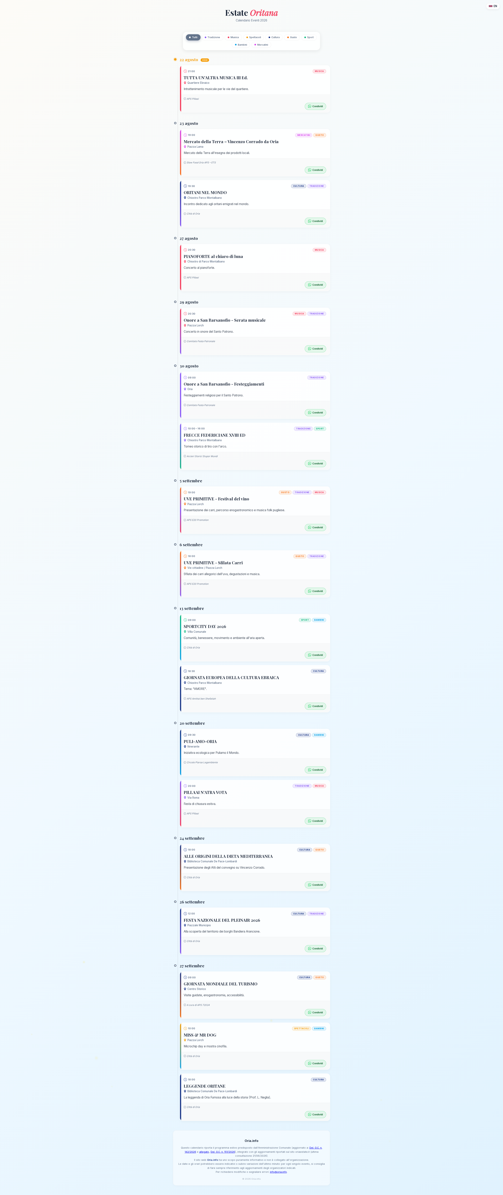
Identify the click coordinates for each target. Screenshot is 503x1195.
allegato (204, 1151)
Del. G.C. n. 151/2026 (223, 1151)
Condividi (317, 106)
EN (495, 6)
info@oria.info (278, 1171)
